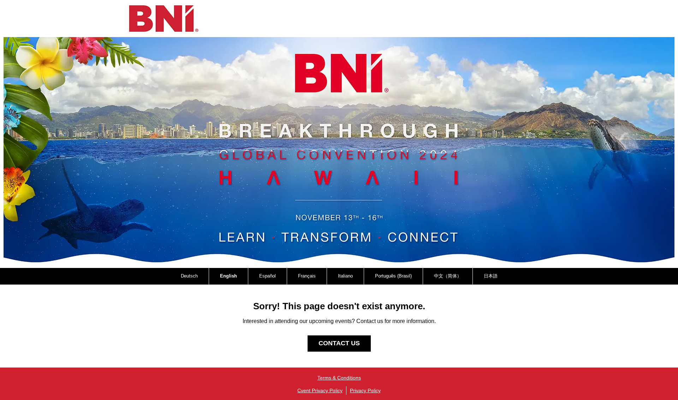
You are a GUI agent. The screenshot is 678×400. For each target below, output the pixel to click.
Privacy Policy (365, 390)
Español (267, 276)
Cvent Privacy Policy (320, 390)
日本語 (491, 276)
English (228, 276)
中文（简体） (448, 276)
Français (307, 276)
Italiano (345, 276)
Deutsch (189, 276)
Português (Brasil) (393, 276)
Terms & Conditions (339, 378)
